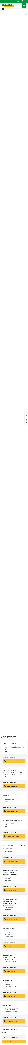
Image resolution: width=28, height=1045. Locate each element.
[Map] (14, 370)
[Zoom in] (26, 11)
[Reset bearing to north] (26, 15)
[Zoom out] (26, 13)
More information (11, 1037)
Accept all (8, 1042)
